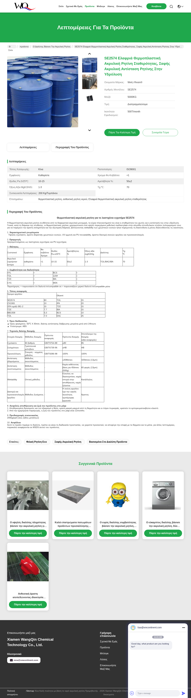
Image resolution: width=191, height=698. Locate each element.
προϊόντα (89, 6)
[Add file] (132, 693)
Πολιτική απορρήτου (12, 693)
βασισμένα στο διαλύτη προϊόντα (108, 442)
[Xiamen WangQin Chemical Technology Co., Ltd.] (23, 6)
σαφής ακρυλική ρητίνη (68, 442)
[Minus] (183, 627)
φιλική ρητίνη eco (36, 442)
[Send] (183, 693)
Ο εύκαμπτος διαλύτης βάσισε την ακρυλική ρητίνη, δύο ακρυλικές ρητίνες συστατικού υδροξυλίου (163, 524)
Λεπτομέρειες (28, 147)
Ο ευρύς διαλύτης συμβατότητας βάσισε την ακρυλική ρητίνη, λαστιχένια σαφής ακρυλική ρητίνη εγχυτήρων (118, 524)
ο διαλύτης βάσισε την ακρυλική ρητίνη (51, 46)
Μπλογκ (101, 6)
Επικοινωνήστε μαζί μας (129, 6)
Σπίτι (61, 6)
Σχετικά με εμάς (74, 6)
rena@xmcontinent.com (26, 660)
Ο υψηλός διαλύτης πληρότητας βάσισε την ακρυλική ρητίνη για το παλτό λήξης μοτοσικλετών (28, 524)
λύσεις (110, 6)
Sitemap (30, 691)
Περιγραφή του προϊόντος (72, 147)
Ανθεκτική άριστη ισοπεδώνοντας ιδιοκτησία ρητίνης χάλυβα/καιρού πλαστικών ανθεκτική (28, 595)
